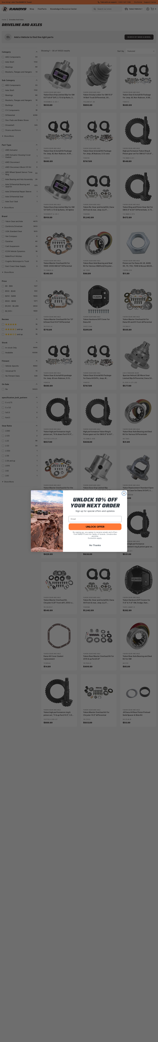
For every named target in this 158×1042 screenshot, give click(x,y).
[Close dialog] (124, 493)
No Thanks (95, 545)
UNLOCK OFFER (95, 526)
